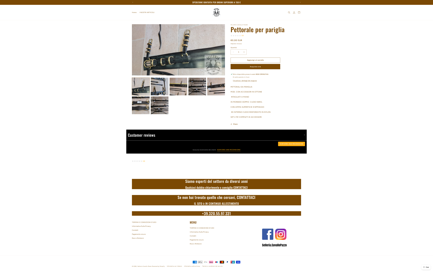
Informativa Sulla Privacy (141, 226)
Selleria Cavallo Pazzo (144, 266)
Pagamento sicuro (139, 234)
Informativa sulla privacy (192, 266)
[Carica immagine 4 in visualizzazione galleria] (197, 86)
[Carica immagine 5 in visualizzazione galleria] (216, 86)
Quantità (234, 47)
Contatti (135, 230)
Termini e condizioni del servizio (212, 266)
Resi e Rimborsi (138, 238)
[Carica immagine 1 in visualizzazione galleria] (141, 86)
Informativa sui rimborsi (174, 266)
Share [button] (235, 124)
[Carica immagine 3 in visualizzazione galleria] (178, 86)
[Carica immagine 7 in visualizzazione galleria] (159, 105)
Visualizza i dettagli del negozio (245, 81)
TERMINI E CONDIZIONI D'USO (144, 222)
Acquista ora (255, 67)
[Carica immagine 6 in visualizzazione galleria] (141, 105)
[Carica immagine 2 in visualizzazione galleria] (159, 86)
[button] (289, 12)
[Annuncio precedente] (132, 2)
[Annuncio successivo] (300, 2)
